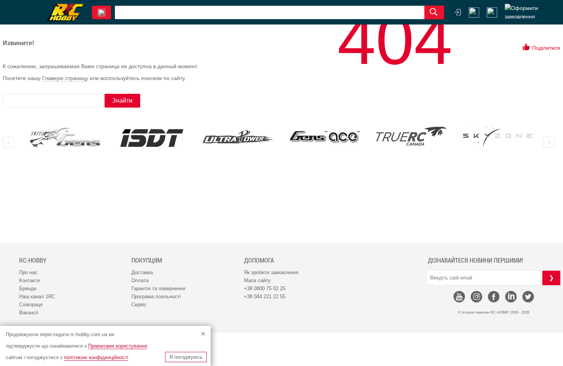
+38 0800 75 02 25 (264, 288)
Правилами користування (117, 346)
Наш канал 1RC (37, 296)
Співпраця (31, 304)
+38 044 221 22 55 (264, 296)
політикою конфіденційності (96, 357)
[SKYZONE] (498, 136)
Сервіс (139, 304)
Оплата (140, 280)
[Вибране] (492, 12)
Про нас (28, 272)
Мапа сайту (257, 280)
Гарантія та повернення (158, 288)
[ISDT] (151, 137)
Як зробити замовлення (271, 272)
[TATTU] (65, 137)
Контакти (29, 280)
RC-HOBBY (32, 260)
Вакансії (28, 312)
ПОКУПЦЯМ (146, 260)
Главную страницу (65, 78)
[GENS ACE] (325, 137)
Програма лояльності (156, 296)
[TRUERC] (411, 136)
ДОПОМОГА (259, 260)
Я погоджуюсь (186, 357)
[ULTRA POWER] (238, 137)
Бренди (27, 288)
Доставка (142, 272)
